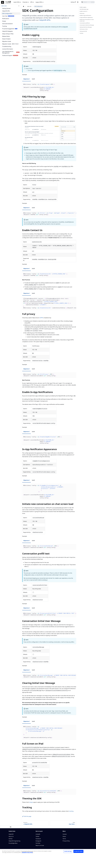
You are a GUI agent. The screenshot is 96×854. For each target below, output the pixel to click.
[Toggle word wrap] (72, 213)
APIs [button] (31, 2)
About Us (11, 836)
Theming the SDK (83, 31)
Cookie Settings (67, 851)
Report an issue (40, 845)
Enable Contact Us (83, 11)
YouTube (38, 843)
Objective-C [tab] (26, 79)
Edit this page (27, 816)
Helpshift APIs (44, 20)
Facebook (38, 838)
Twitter (37, 836)
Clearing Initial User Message (86, 27)
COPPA (41, 317)
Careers (65, 834)
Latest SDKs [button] (16, 2)
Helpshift (11, 834)
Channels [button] (25, 2)
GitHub (72, 2)
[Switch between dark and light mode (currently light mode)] (78, 2)
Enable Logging (83, 7)
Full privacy (82, 13)
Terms (64, 838)
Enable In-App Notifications (85, 15)
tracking (71, 811)
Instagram (38, 841)
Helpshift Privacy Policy (27, 852)
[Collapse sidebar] (10, 826)
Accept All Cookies (78, 851)
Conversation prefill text (85, 23)
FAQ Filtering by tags (84, 9)
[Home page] (23, 6)
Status (64, 836)
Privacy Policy (66, 841)
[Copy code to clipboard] (74, 84)
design (31, 802)
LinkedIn (38, 834)
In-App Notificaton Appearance (86, 17)
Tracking (81, 33)
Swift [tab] (33, 79)
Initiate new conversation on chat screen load (87, 20)
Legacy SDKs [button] (39, 2)
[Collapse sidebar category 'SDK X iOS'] (18, 6)
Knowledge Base (13, 843)
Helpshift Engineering (14, 841)
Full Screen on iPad (83, 29)
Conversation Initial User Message (87, 25)
